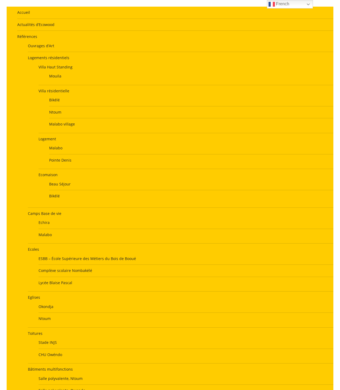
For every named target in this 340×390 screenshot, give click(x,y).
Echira (44, 222)
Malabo (55, 147)
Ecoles (33, 249)
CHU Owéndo (50, 354)
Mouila (55, 76)
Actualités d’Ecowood (35, 24)
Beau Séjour (60, 184)
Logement (47, 138)
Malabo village (62, 124)
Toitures (35, 333)
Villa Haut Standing (56, 67)
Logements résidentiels (48, 57)
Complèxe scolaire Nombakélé (65, 270)
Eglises (34, 297)
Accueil (23, 12)
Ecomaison (48, 174)
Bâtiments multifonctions (50, 369)
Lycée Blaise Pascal (55, 282)
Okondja (46, 306)
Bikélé (54, 99)
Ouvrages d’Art (41, 45)
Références (27, 36)
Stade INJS (48, 342)
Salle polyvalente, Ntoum (61, 378)
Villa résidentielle (54, 90)
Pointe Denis (60, 160)
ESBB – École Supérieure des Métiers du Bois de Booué (87, 258)
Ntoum (55, 112)
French (282, 4)
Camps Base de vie (44, 213)
